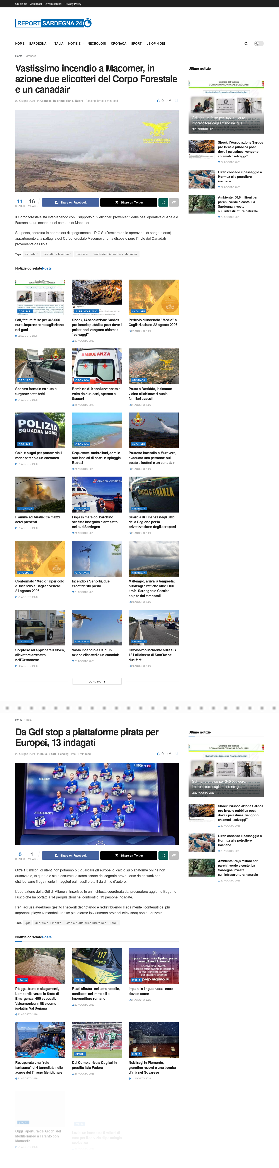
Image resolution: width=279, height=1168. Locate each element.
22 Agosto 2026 (27, 335)
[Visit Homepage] (53, 22)
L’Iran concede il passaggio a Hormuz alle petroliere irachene (240, 176)
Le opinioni (155, 43)
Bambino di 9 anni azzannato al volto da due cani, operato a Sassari (96, 393)
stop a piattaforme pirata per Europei (92, 923)
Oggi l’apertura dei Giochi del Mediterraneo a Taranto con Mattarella (38, 1131)
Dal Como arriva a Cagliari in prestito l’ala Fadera (94, 1065)
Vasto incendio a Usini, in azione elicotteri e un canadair (95, 652)
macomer (82, 254)
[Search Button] (246, 43)
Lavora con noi (53, 3)
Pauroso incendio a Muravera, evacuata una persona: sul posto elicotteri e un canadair (152, 457)
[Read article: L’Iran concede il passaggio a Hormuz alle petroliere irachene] (202, 179)
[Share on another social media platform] (174, 202)
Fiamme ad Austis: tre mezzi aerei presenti (37, 519)
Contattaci (36, 3)
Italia (58, 43)
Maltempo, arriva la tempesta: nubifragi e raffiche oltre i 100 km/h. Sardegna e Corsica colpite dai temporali (152, 588)
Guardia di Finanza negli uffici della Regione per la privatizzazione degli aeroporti (152, 521)
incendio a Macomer (57, 254)
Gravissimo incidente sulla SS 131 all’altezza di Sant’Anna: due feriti (152, 654)
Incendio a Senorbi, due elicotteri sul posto (91, 583)
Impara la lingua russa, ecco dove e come (151, 991)
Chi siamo (21, 3)
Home (19, 43)
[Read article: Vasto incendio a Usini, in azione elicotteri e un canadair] (97, 627)
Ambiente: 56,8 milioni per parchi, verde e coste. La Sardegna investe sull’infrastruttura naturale (238, 204)
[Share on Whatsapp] (163, 202)
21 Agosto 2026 (27, 399)
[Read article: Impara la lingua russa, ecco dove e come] (154, 966)
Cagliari (25, 311)
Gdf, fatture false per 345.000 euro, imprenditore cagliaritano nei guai (39, 324)
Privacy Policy (73, 3)
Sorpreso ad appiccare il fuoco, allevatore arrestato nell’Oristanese (40, 654)
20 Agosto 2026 (84, 592)
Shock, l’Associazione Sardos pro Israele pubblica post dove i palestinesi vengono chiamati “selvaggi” (97, 327)
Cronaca (118, 43)
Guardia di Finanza (48, 923)
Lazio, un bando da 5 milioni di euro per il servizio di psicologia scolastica (97, 1131)
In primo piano (63, 100)
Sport (136, 43)
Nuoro (79, 100)
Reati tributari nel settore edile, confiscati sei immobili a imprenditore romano (96, 993)
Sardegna (37, 43)
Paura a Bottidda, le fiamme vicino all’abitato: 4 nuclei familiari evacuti (150, 393)
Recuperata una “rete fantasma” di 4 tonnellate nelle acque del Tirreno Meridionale (39, 1067)
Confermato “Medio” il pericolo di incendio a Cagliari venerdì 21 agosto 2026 (39, 586)
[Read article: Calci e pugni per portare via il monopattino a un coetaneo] (40, 430)
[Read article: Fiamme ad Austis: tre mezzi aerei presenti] (40, 494)
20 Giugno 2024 (25, 100)
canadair (32, 254)
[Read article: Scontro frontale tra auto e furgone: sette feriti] (40, 366)
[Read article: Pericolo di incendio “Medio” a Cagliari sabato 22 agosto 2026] (154, 297)
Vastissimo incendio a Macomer (115, 254)
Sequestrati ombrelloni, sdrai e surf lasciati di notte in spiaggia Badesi (96, 457)
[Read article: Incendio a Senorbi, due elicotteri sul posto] (97, 558)
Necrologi (97, 43)
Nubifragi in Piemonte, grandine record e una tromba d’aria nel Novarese (152, 1067)
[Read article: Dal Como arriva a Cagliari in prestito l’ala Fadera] (97, 1040)
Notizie (74, 43)
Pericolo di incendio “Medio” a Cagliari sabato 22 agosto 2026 (153, 322)
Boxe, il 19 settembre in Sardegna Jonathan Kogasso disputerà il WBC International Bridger (152, 1134)
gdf (28, 923)
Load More (97, 681)
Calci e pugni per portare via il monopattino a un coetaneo (38, 455)
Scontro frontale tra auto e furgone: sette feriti (35, 391)
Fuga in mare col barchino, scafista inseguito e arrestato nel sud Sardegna (94, 521)
